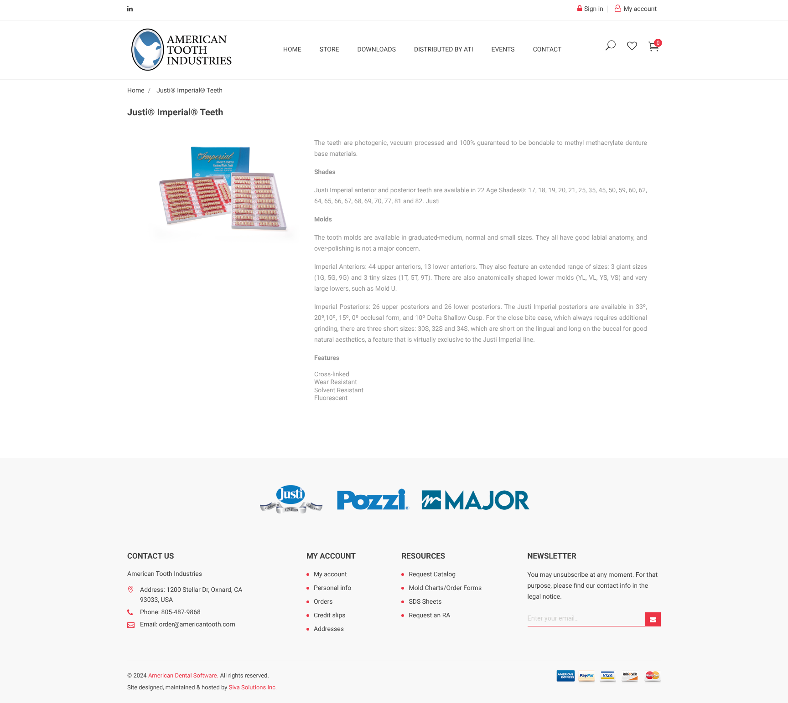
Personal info (332, 588)
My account (331, 556)
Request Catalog (432, 574)
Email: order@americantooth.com (187, 624)
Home (292, 49)
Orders (323, 602)
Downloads (377, 49)
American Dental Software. (183, 675)
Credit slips (330, 615)
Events (502, 49)
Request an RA (429, 615)
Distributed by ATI (443, 49)
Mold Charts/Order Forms (445, 588)
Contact (547, 49)
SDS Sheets (425, 602)
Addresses (329, 629)
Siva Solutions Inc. (253, 687)
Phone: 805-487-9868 (170, 612)
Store (329, 49)
